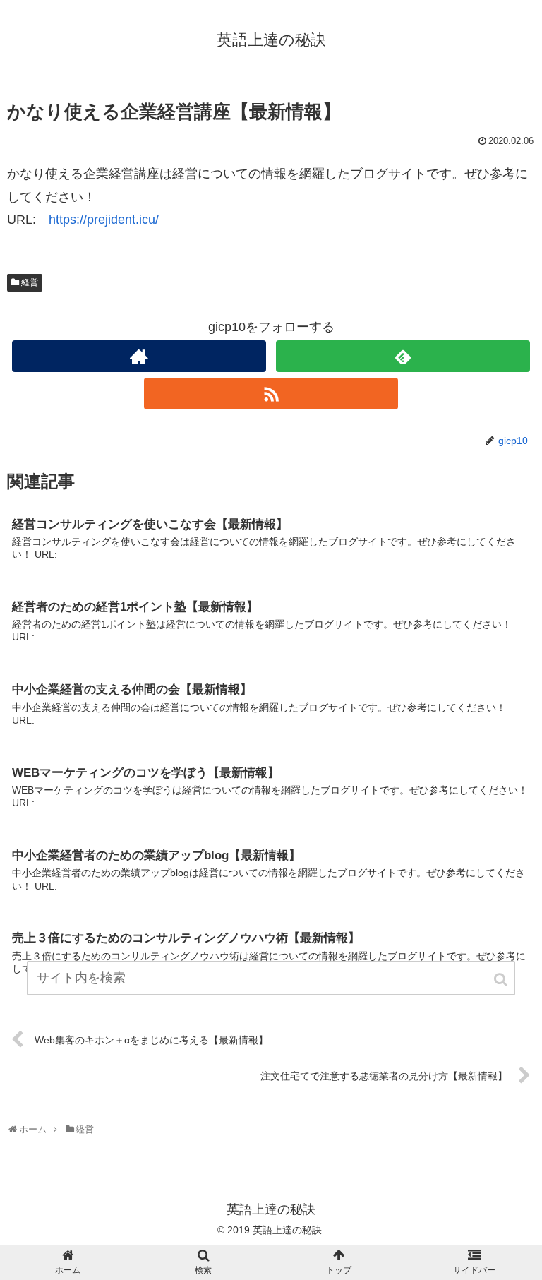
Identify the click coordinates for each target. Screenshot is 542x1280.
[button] (501, 979)
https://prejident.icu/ (104, 220)
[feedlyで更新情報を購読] (402, 356)
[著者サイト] (138, 356)
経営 (29, 282)
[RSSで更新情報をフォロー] (270, 393)
